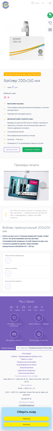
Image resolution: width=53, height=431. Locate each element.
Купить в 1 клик (12, 149)
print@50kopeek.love (26, 405)
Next (43, 186)
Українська (26, 419)
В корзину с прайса (32, 149)
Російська (26, 424)
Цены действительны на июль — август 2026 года (22, 74)
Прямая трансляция (8, 348)
